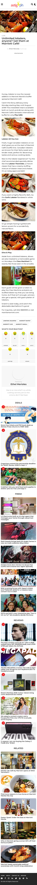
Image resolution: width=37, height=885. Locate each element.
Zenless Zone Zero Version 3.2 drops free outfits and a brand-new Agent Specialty (17, 565)
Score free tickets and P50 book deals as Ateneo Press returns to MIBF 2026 (17, 426)
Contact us (15, 875)
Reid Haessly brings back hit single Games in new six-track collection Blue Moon (18, 542)
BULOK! (15, 345)
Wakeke (6, 345)
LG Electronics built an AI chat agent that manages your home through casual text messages (17, 518)
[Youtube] (19, 878)
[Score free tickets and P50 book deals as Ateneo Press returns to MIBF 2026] (18, 415)
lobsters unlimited (9, 320)
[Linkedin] (12, 878)
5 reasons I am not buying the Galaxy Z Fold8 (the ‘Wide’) (16, 742)
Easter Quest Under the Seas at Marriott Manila (17, 818)
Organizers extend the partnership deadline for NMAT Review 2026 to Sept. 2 (18, 464)
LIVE (3, 36)
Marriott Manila (21, 324)
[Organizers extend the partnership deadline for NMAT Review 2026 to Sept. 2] (18, 445)
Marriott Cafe (8, 324)
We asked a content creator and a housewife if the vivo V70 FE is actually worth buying (16, 718)
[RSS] (27, 878)
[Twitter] (16, 878)
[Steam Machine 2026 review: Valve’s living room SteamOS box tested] (18, 682)
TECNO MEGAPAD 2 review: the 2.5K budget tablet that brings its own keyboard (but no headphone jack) (18, 669)
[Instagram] (8, 878)
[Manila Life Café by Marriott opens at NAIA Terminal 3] (18, 760)
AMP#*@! (10, 361)
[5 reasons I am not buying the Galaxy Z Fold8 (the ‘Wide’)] (18, 731)
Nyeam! (27, 361)
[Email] (2, 878)
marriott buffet (24, 320)
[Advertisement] (18, 72)
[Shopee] (23, 878)
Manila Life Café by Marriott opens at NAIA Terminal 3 (18, 771)
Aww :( (23, 345)
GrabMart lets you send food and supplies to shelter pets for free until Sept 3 (18, 488)
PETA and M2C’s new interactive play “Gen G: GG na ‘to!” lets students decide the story (18, 614)
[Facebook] (5, 878)
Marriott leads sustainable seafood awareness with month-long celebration (17, 865)
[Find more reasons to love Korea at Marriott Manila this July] (18, 784)
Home (3, 875)
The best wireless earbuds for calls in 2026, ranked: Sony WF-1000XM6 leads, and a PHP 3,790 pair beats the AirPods (18, 644)
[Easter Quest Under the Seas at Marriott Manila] (18, 807)
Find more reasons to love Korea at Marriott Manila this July (18, 795)
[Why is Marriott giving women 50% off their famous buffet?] (18, 830)
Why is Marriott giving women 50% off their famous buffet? (18, 842)
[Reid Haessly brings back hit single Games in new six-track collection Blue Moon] (18, 531)
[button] (2, 4)
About (8, 875)
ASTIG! (31, 345)
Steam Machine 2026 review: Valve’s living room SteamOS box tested (17, 693)
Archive (23, 875)
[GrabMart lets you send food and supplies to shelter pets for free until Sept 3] (18, 476)
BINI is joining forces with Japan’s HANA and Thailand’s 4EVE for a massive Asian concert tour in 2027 (17, 590)
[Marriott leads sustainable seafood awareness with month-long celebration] (18, 854)
